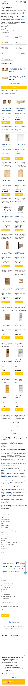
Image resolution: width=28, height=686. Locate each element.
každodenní (9, 455)
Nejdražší (18, 90)
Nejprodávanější (5, 93)
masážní (5, 461)
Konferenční (11, 25)
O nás (2, 517)
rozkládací (21, 16)
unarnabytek (6, 592)
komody (22, 22)
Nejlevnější (12, 90)
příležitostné (17, 455)
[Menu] (24, 1)
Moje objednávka (4, 537)
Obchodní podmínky (5, 529)
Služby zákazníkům (5, 533)
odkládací (16, 25)
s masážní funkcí (18, 19)
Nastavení (13, 677)
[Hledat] (16, 1)
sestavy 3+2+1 (8, 18)
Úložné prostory (5, 468)
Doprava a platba (4, 527)
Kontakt (2, 546)
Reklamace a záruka (5, 535)
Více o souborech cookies (8, 673)
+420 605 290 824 (6, 585)
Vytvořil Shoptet (15, 622)
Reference (3, 540)
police (2, 23)
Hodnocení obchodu (5, 521)
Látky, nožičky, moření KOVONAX (8, 544)
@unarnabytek (6, 598)
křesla (8, 449)
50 (17, 426)
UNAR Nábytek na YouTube (9, 596)
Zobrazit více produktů (13, 83)
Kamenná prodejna (5, 519)
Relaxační (6, 19)
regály (5, 23)
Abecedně (12, 93)
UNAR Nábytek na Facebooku (9, 590)
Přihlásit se (5, 615)
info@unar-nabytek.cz (8, 583)
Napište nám (3, 548)
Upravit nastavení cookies (16, 628)
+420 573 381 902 (6, 587)
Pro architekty (4, 538)
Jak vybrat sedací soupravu (10, 465)
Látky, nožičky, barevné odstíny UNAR (9, 542)
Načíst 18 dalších (14, 422)
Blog (2, 523)
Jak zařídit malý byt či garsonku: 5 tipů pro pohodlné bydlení (12, 483)
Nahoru (15, 433)
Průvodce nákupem (5, 525)
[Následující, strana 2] (14, 426)
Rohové (16, 16)
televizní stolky (22, 25)
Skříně (18, 22)
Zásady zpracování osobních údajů (8, 531)
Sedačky (3, 449)
